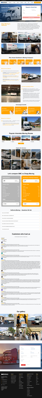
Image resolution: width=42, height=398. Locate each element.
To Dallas (28, 384)
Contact (32, 2)
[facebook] (9, 362)
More (21, 143)
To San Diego (29, 378)
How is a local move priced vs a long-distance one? (8, 215)
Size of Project (22, 359)
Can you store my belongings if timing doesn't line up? (8, 226)
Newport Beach (21, 385)
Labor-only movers (13, 377)
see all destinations (29, 385)
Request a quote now (31, 17)
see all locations (21, 388)
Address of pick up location (24, 355)
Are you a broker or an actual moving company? (7, 218)
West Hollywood (21, 377)
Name (23, 9)
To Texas (28, 388)
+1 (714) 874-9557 (34, 0)
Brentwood (20, 381)
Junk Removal (13, 382)
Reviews (22, 2)
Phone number (33, 9)
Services (10, 2)
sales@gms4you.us (4, 0)
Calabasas (20, 384)
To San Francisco (29, 381)
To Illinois (28, 394)
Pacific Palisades (21, 382)
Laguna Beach (21, 386)
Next (38, 15)
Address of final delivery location (34, 355)
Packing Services (13, 378)
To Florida (28, 391)
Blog (25, 2)
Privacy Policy (28, 364)
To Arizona (28, 390)
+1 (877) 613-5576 (39, 0)
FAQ (28, 2)
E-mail (21, 351)
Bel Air (20, 378)
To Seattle (28, 382)
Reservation (37, 384)
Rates (14, 2)
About (18, 2)
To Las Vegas (29, 377)
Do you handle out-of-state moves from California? (8, 223)
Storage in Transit (13, 381)
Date (31, 351)
